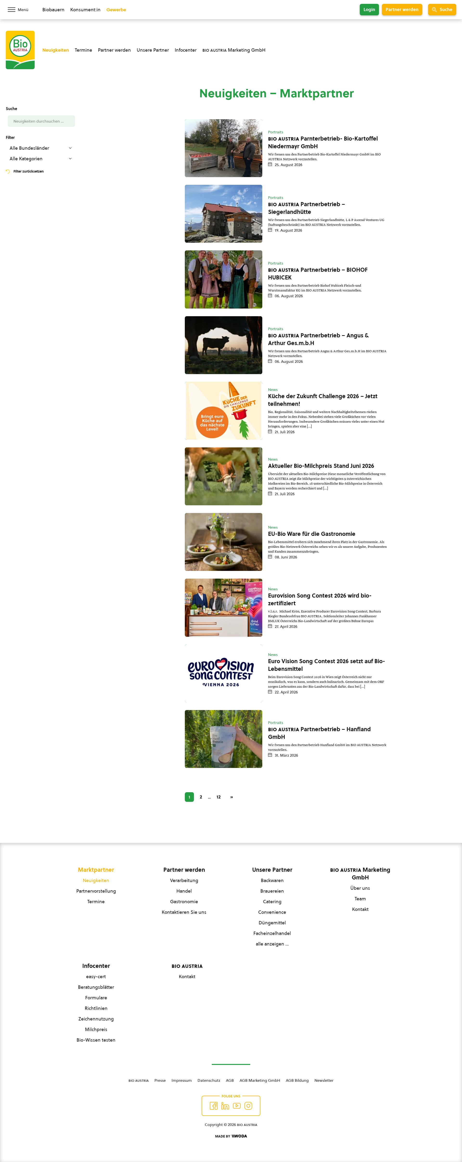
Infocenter (186, 50)
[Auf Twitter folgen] (225, 1106)
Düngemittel (272, 923)
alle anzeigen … (272, 944)
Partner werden (402, 9)
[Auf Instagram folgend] (248, 1106)
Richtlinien (96, 1008)
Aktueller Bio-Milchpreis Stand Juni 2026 (321, 466)
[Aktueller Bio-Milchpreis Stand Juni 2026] (223, 476)
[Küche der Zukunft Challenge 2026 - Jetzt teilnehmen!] (223, 411)
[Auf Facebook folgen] (213, 1106)
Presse (160, 1080)
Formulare (96, 998)
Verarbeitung (184, 880)
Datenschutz (209, 1080)
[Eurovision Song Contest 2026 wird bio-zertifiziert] (223, 608)
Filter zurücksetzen (28, 171)
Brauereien (272, 891)
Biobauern (53, 9)
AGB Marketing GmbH (260, 1080)
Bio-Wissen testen (96, 1040)
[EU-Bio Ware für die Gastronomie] (223, 542)
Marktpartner (96, 870)
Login (369, 9)
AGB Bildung (297, 1080)
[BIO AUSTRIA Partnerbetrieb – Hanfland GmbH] (223, 739)
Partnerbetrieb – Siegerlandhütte (306, 208)
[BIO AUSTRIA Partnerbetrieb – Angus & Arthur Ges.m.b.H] (223, 345)
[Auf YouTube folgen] (237, 1106)
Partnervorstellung (96, 891)
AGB (230, 1080)
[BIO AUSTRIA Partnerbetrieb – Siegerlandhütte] (223, 214)
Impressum (182, 1080)
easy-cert (96, 976)
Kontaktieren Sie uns (184, 912)
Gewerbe (116, 9)
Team (360, 899)
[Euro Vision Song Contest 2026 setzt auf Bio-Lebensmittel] (223, 673)
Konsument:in (85, 9)
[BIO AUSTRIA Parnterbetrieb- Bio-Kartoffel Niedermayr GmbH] (223, 148)
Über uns (360, 888)
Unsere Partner (153, 50)
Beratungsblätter (96, 987)
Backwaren (272, 880)
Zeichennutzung (96, 1019)
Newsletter (324, 1080)
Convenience (272, 912)
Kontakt (360, 909)
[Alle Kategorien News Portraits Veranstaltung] (41, 158)
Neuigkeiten (55, 50)
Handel (184, 891)
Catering (272, 901)
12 (219, 797)
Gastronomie (184, 901)
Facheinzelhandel (272, 933)
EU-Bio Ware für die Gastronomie (311, 534)
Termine (83, 50)
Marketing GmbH (233, 50)
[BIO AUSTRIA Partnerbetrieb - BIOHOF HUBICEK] (223, 279)
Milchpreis (96, 1029)
